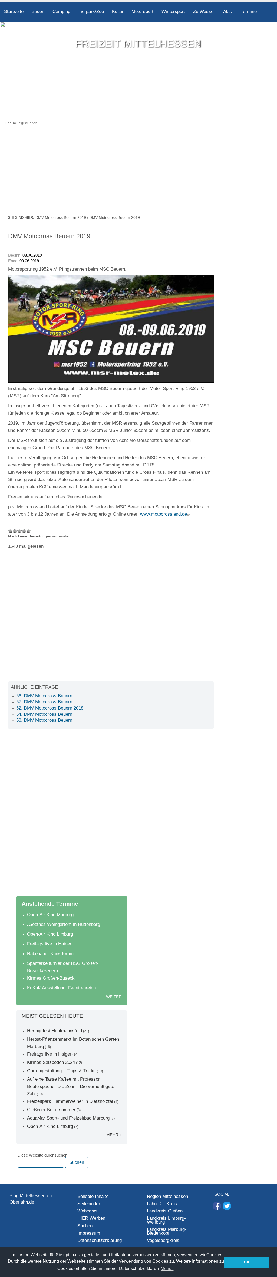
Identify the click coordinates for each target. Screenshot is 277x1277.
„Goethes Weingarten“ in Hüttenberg (63, 924)
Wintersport (173, 11)
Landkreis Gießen (165, 1211)
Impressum (88, 1233)
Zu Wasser (204, 11)
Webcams (87, 1211)
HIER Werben (91, 1218)
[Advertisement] (138, 173)
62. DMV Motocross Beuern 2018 (49, 708)
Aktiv (228, 11)
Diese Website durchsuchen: (43, 1155)
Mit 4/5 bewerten (24, 531)
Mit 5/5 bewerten (29, 531)
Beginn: (15, 255)
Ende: (13, 260)
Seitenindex (89, 1203)
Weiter (114, 996)
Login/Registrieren (21, 123)
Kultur (117, 11)
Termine (249, 11)
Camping (61, 11)
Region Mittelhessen (167, 1196)
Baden (38, 11)
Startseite (14, 11)
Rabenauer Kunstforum (50, 953)
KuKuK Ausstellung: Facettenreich (61, 987)
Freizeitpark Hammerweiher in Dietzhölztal (70, 1101)
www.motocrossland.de (163, 514)
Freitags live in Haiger (49, 943)
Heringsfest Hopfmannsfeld (54, 1030)
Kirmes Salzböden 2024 (51, 1062)
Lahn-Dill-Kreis (162, 1203)
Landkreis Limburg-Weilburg (166, 1220)
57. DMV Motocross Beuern (44, 701)
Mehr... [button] (167, 1268)
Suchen (85, 1225)
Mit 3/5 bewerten (19, 531)
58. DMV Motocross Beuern (44, 720)
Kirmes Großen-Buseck (51, 978)
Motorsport (142, 11)
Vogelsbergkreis (163, 1240)
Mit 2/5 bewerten (15, 531)
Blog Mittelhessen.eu (30, 1195)
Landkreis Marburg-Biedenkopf (166, 1231)
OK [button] (246, 1262)
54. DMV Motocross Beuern (44, 714)
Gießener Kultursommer (51, 1109)
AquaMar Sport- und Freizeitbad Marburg (68, 1118)
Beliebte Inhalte (92, 1196)
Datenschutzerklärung (99, 1240)
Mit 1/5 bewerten (10, 531)
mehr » (114, 1135)
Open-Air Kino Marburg (50, 914)
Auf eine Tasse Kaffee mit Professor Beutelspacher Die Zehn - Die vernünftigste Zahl (70, 1086)
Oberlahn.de (21, 1202)
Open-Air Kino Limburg (50, 934)
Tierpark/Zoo (91, 11)
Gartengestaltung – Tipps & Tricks (61, 1070)
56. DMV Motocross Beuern (44, 695)
